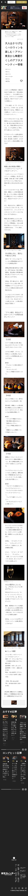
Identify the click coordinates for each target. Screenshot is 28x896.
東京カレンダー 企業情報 (16, 879)
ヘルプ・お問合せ (16, 869)
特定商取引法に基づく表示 (18, 879)
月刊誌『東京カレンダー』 (23, 868)
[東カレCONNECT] (14, 7)
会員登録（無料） (22, 2)
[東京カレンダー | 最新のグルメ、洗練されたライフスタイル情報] (1, 2)
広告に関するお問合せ (16, 874)
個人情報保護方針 (18, 868)
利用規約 (18, 865)
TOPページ (16, 865)
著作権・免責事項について (18, 874)
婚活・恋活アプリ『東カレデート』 (23, 871)
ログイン (11, 2)
